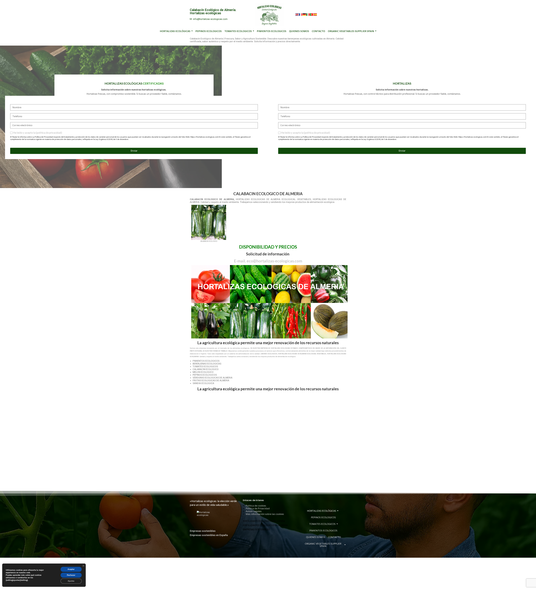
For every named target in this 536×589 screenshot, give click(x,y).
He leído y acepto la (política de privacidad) (37, 132)
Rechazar (71, 575)
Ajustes (71, 581)
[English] (297, 14)
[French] (301, 14)
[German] (304, 14)
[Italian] (308, 14)
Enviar (134, 150)
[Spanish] (315, 14)
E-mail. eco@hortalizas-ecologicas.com (268, 261)
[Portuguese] (312, 14)
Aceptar (71, 569)
